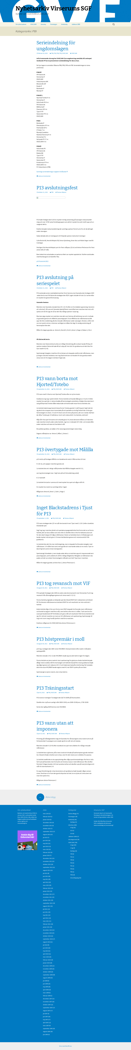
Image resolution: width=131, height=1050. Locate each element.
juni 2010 (45, 948)
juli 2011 (45, 909)
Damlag (72, 822)
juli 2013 (45, 837)
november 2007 (47, 1002)
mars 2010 (46, 957)
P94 (71, 869)
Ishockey (43, 24)
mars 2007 (46, 1025)
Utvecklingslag (74, 878)
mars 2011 (46, 921)
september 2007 (47, 1007)
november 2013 (47, 825)
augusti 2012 (46, 870)
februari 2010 (47, 960)
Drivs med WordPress (65, 1046)
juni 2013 (45, 840)
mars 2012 (46, 885)
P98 (58, 53)
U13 (71, 830)
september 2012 (47, 867)
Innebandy (64, 24)
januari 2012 (46, 891)
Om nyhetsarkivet (21, 24)
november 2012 (47, 861)
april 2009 (45, 990)
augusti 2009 (46, 978)
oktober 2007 (47, 1005)
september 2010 (47, 939)
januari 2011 (46, 927)
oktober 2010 (47, 936)
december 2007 (47, 999)
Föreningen (53, 24)
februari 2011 (47, 924)
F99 (52, 53)
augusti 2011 (46, 906)
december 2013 (47, 822)
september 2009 (47, 975)
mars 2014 (46, 813)
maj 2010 (45, 951)
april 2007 (45, 1022)
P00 (55, 53)
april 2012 (45, 882)
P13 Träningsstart (55, 688)
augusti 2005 (46, 1031)
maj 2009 (45, 987)
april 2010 (45, 954)
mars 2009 (46, 993)
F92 (71, 857)
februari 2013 (47, 852)
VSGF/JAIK (33, 24)
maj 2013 (45, 843)
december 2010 (47, 930)
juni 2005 (45, 1034)
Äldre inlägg (47, 797)
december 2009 (47, 966)
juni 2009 (45, 984)
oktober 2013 (47, 828)
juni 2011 (45, 912)
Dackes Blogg (72, 813)
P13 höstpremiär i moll (60, 639)
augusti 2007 (46, 1010)
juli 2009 (45, 981)
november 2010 (47, 933)
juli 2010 (45, 945)
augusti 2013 (46, 834)
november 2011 (47, 897)
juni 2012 (45, 876)
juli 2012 (45, 873)
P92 (71, 866)
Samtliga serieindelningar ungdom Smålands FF (52, 172)
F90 (71, 854)
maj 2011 (45, 915)
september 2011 (47, 903)
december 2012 (47, 858)
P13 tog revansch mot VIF (63, 583)
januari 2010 (46, 963)
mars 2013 (46, 849)
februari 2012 (47, 888)
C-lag (71, 848)
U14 (71, 833)
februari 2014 (47, 816)
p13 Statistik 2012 (42, 261)
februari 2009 (47, 996)
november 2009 (47, 969)
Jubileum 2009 (76, 24)
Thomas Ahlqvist (61, 192)
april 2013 (45, 846)
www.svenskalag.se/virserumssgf (103, 825)
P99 (60, 53)
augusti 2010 (46, 942)
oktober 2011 (47, 900)
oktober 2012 (47, 864)
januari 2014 (46, 819)
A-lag (71, 827)
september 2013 (47, 831)
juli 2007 (45, 1013)
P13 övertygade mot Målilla (65, 449)
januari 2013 (46, 855)
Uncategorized (72, 839)
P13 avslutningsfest (57, 188)
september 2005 (47, 1028)
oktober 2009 (47, 972)
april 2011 (45, 918)
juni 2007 (45, 1016)
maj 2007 (45, 1019)
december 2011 (47, 894)
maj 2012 (45, 879)
